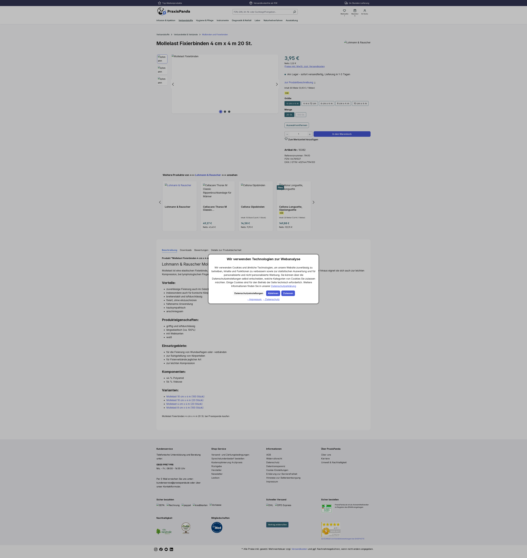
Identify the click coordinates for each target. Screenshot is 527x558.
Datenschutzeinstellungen (248, 293)
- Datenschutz (271, 299)
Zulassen (288, 293)
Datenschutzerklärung (283, 286)
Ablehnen (273, 293)
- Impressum (254, 299)
